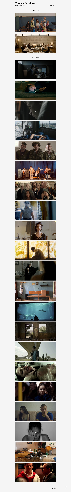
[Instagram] (52, 488)
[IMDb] (55, 488)
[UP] (66, 488)
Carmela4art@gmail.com (20, 488)
